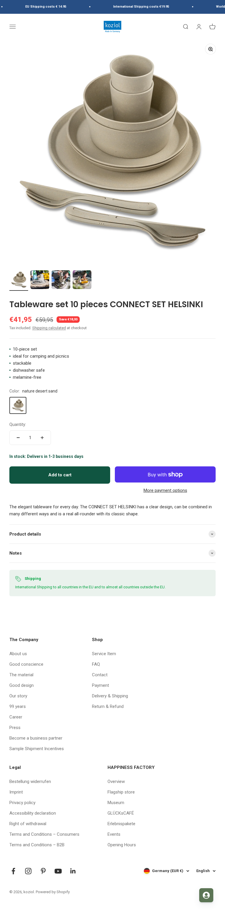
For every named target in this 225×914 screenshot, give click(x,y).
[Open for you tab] (206, 895)
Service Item (104, 653)
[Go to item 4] (82, 280)
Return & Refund (108, 706)
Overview (116, 781)
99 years (17, 706)
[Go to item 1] (18, 280)
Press (15, 727)
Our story (18, 696)
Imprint (16, 792)
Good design (21, 685)
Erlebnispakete (121, 823)
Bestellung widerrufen (30, 781)
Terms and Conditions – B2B (36, 844)
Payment (100, 685)
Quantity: (17, 424)
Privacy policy (22, 802)
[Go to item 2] (39, 280)
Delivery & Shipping (110, 696)
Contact (100, 674)
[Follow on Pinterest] (43, 871)
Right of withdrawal (27, 823)
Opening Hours (122, 844)
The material (21, 674)
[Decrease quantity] (18, 438)
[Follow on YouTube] (58, 871)
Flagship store (121, 792)
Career (15, 717)
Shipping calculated (49, 328)
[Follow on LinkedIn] (73, 871)
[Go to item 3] (61, 280)
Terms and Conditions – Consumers (44, 834)
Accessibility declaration (32, 813)
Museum (116, 802)
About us (18, 653)
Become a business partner (35, 738)
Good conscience (26, 664)
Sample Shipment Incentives (36, 748)
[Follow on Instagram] (28, 871)
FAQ (96, 664)
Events (114, 834)
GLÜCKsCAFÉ (121, 813)
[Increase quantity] (42, 438)
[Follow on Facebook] (13, 871)
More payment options (165, 490)
